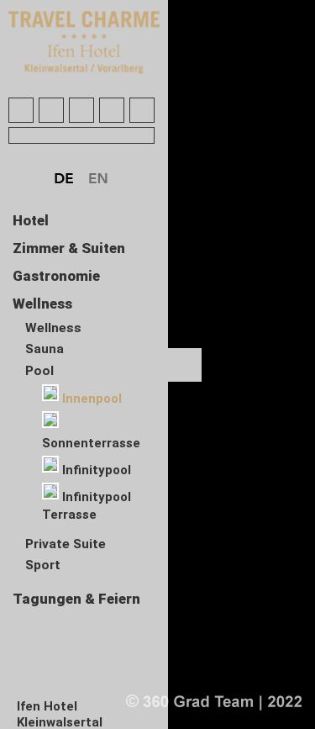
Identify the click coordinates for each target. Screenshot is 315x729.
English (99, 179)
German (64, 179)
